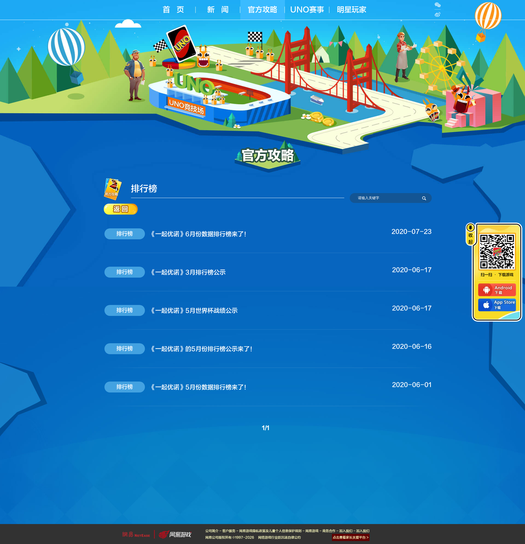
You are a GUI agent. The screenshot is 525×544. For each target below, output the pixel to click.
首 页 (173, 9)
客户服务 (228, 531)
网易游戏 (312, 531)
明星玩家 (351, 9)
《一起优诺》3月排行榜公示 (187, 272)
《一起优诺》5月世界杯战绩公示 (193, 310)
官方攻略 (262, 9)
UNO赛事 (307, 9)
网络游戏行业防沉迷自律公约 (279, 537)
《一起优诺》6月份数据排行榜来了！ (199, 234)
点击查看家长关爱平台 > (351, 537)
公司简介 (211, 531)
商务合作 (329, 531)
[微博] (437, 14)
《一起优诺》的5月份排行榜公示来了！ (202, 349)
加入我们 (345, 531)
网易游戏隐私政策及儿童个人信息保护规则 (270, 531)
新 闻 (218, 9)
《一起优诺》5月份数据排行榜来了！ (199, 387)
